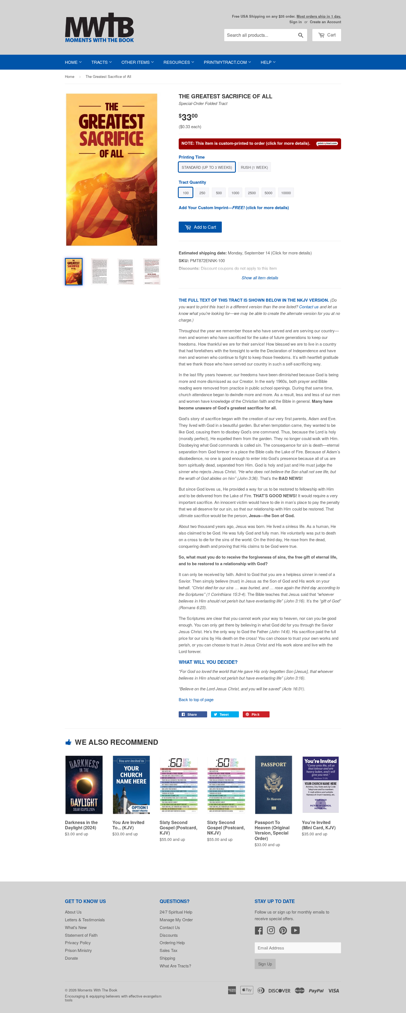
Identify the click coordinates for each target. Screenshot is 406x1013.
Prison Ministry (78, 950)
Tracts (100, 62)
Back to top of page (196, 699)
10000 (286, 192)
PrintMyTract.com (226, 62)
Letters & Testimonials (85, 919)
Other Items (136, 62)
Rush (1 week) (254, 167)
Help (267, 62)
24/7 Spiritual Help (176, 912)
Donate (71, 958)
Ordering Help (172, 942)
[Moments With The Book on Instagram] (271, 932)
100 (186, 192)
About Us (73, 912)
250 (202, 192)
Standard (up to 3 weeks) (207, 167)
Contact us (309, 306)
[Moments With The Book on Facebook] (259, 932)
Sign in (295, 21)
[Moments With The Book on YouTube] (295, 932)
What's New (76, 927)
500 (219, 192)
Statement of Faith (81, 935)
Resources (177, 62)
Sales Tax (169, 950)
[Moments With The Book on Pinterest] (283, 932)
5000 (268, 192)
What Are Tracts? (175, 966)
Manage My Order (176, 919)
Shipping (167, 958)
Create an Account (325, 21)
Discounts (169, 935)
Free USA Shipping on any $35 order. (286, 16)
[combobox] (265, 35)
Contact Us (170, 927)
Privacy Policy (78, 942)
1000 (235, 192)
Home (72, 62)
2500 (252, 192)
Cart (331, 34)
